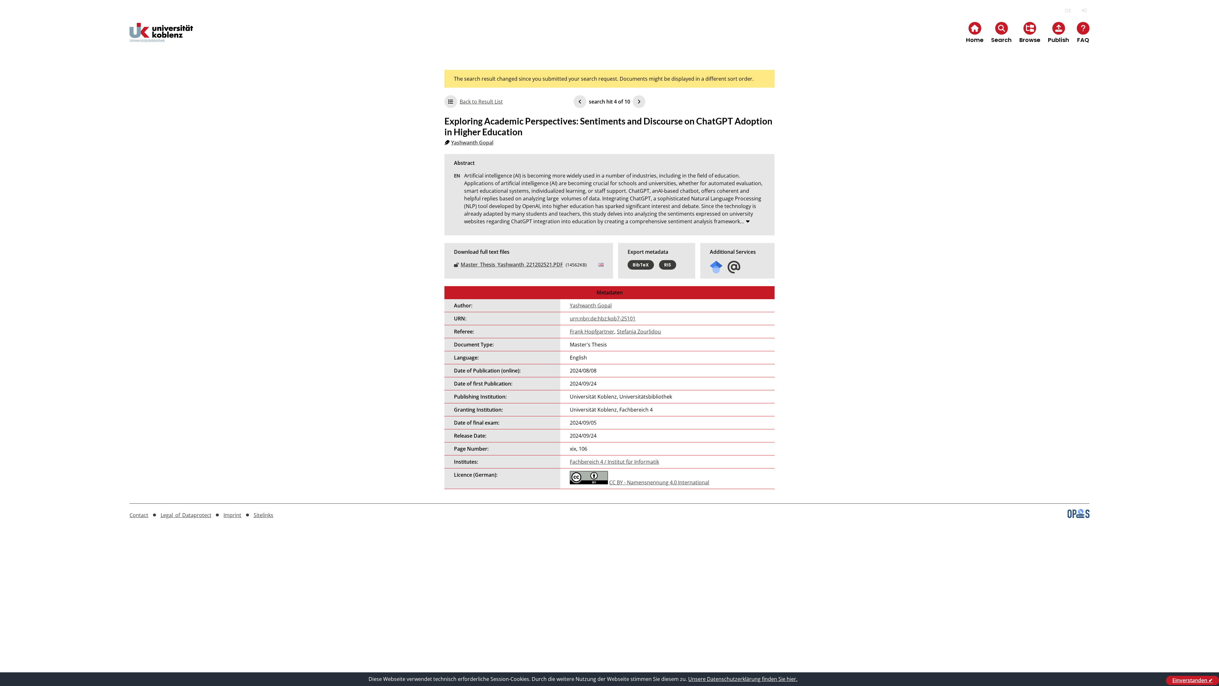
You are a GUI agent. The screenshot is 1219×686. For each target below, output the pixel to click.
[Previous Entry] (580, 101)
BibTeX (641, 265)
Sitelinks (263, 515)
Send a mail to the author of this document (734, 267)
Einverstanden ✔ (1192, 680)
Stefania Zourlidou (639, 331)
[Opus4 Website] (1078, 516)
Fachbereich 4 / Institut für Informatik (614, 461)
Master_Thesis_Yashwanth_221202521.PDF (512, 264)
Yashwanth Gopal (472, 142)
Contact (139, 515)
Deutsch (1067, 10)
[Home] (161, 37)
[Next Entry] (639, 101)
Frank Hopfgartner (592, 331)
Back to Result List (481, 101)
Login (1083, 10)
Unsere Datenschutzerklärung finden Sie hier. (742, 679)
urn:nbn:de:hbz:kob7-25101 (603, 318)
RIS (667, 265)
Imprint (232, 515)
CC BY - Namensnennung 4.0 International (659, 482)
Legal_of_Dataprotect (186, 515)
